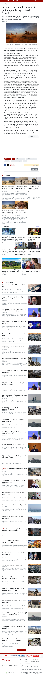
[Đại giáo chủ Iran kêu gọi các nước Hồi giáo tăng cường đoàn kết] (34, 300)
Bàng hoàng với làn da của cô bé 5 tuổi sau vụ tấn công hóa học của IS (21, 212)
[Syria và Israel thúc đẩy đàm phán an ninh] (34, 447)
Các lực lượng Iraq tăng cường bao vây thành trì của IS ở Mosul (21, 188)
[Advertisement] (21, 146)
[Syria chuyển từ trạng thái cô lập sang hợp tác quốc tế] (34, 337)
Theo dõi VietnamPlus (28, 165)
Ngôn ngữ (40, 659)
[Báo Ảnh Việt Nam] (28, 656)
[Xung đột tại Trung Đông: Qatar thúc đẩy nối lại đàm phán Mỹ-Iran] (34, 484)
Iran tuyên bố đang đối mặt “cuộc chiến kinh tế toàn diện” (14, 371)
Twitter (8, 165)
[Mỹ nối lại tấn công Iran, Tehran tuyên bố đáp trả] (34, 288)
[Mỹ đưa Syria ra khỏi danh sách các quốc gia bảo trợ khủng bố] (34, 520)
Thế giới (4, 4)
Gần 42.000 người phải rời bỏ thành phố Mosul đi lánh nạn (8, 188)
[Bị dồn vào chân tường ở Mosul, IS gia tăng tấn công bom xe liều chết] (8, 205)
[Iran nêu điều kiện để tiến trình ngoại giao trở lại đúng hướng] (34, 325)
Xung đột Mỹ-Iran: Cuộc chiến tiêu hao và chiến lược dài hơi (13, 347)
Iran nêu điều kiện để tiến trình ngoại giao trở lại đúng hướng (14, 322)
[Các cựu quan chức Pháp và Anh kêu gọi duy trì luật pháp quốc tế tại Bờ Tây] (34, 580)
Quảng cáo (33, 661)
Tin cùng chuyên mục (9, 282)
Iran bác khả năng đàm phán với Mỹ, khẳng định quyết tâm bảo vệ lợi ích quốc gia (14, 613)
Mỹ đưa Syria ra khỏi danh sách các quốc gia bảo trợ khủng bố (13, 517)
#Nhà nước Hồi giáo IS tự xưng (16, 161)
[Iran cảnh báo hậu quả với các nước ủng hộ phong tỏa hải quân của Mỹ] (34, 532)
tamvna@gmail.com (23, 667)
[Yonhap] (6, 656)
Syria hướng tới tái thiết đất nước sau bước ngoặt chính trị (13, 493)
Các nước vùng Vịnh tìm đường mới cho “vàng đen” (14, 359)
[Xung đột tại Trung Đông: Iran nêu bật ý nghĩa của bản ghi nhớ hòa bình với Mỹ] (34, 312)
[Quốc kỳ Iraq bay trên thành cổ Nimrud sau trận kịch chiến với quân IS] (34, 181)
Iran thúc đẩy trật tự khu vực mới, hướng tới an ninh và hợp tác (14, 553)
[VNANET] (38, 656)
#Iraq (13, 158)
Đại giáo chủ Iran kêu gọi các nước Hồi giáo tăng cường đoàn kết (13, 297)
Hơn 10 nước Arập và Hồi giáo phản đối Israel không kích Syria (14, 601)
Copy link (13, 165)
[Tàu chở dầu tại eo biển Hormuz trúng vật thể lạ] (34, 508)
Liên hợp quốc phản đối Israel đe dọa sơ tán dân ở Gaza (14, 469)
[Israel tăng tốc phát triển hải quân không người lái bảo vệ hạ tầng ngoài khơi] (34, 398)
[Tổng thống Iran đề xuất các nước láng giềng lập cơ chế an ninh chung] (34, 386)
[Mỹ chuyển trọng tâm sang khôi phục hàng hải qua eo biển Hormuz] (34, 459)
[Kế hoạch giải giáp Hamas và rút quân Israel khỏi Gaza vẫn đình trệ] (34, 410)
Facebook (5, 165)
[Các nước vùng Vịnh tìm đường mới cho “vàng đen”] (34, 361)
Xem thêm (21, 650)
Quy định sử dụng (29, 659)
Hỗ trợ (36, 659)
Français (24, 0)
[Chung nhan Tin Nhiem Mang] (10, 673)
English (21, 0)
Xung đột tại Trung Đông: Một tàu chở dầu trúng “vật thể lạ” (13, 420)
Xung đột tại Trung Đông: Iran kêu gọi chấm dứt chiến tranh (13, 627)
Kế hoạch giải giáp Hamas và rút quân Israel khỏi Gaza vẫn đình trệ (13, 408)
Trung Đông (10, 4)
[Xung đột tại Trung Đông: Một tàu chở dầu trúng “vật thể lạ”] (34, 423)
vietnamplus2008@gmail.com (27, 670)
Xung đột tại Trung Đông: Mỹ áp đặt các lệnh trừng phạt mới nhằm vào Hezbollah (13, 639)
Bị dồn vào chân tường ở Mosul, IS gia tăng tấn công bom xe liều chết (8, 212)
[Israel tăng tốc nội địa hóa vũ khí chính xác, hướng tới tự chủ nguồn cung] (34, 592)
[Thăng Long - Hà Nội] (35, 0)
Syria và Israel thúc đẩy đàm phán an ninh (13, 444)
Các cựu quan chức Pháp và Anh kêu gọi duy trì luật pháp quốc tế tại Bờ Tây (14, 577)
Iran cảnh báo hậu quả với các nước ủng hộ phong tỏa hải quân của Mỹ (14, 529)
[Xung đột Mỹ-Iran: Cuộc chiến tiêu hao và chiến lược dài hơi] (34, 349)
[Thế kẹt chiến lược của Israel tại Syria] (34, 568)
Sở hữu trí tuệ (22, 659)
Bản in (11, 165)
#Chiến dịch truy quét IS (20, 158)
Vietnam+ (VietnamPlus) (11, 1)
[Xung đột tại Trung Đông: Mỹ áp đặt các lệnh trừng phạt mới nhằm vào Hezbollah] (34, 642)
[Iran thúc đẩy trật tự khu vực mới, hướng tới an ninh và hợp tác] (34, 556)
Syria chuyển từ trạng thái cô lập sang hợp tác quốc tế (14, 334)
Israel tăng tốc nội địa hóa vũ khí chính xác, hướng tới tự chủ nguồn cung (13, 589)
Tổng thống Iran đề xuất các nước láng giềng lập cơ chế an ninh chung (14, 383)
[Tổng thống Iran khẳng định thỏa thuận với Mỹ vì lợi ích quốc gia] (34, 544)
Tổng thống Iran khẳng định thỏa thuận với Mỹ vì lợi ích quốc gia (14, 541)
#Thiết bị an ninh (7, 158)
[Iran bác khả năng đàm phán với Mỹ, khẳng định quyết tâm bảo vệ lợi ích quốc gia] (34, 616)
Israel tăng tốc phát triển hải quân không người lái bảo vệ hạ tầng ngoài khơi (14, 396)
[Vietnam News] (14, 656)
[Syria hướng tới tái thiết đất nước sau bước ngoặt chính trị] (34, 496)
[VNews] (33, 656)
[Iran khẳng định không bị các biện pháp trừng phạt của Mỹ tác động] (34, 435)
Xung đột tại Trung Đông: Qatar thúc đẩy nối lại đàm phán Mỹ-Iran (14, 481)
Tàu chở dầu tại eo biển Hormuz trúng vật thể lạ (14, 505)
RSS (33, 659)
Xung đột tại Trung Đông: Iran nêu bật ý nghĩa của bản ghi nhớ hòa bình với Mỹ (14, 310)
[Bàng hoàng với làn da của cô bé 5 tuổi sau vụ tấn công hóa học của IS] (21, 205)
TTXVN (25, 661)
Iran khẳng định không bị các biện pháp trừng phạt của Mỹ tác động (14, 432)
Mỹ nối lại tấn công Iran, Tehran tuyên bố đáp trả (14, 285)
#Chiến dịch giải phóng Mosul (31, 158)
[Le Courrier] (22, 656)
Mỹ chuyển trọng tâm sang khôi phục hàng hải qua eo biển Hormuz (14, 456)
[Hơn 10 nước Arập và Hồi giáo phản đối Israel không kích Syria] (34, 604)
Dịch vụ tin (28, 661)
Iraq (25, 161)
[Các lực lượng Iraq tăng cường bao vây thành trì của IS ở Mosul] (21, 181)
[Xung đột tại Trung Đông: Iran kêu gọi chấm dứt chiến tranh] (34, 630)
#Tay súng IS (7, 161)
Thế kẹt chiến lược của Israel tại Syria (12, 565)
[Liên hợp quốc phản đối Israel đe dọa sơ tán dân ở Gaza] (34, 471)
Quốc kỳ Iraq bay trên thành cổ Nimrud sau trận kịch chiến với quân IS (34, 189)
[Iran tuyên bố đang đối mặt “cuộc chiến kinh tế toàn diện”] (34, 374)
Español (27, 0)
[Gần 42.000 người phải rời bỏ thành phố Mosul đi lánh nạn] (8, 181)
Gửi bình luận (34, 169)
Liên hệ (37, 661)
